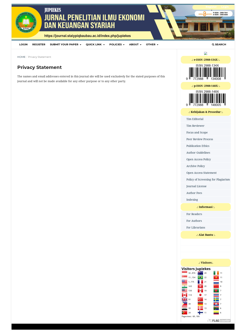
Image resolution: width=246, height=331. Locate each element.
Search (220, 44)
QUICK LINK (94, 44)
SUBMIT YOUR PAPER (64, 44)
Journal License (196, 186)
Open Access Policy (198, 159)
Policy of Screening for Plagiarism (208, 179)
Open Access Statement (201, 173)
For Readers (194, 214)
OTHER (151, 44)
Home (21, 56)
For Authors (194, 221)
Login (23, 44)
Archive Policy (195, 166)
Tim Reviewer (195, 125)
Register (38, 44)
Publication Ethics (197, 146)
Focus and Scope (197, 132)
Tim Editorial (194, 119)
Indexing (192, 199)
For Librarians (195, 227)
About (134, 44)
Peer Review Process (199, 139)
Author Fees (194, 193)
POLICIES (115, 44)
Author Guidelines (198, 152)
